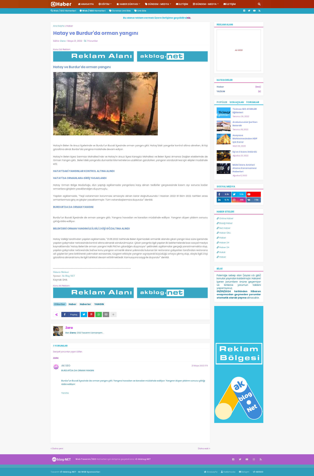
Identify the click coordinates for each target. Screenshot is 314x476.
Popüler (222, 102)
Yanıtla (65, 393)
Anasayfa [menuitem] (87, 4)
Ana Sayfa (58, 25)
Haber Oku (225, 232)
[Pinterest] (91, 314)
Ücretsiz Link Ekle (121, 10)
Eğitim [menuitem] (105, 4)
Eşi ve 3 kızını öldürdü (245, 151)
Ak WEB (239, 50)
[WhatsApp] (98, 314)
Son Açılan (237, 102)
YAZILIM (239, 91)
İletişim (245, 471)
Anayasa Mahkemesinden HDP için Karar (245, 139)
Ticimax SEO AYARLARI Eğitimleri (245, 110)
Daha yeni (57, 448)
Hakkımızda (229, 471)
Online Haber (226, 218)
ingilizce (34, 466)
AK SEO (65, 365)
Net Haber (224, 228)
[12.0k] (253, 194)
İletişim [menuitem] (183, 4)
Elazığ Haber (226, 223)
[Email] (106, 314)
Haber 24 (224, 242)
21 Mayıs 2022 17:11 (200, 365)
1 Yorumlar (92, 40)
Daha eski (203, 448)
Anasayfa (211, 471)
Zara (69, 328)
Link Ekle (141, 10)
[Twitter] (84, 314)
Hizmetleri (93, 10)
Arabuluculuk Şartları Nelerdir (245, 124)
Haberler (85, 304)
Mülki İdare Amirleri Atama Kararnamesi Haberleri (244, 168)
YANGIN (99, 304)
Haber (69, 25)
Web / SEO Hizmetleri (64, 10)
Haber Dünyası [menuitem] (128, 4)
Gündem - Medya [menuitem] (158, 4)
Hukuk (222, 252)
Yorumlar (252, 102)
